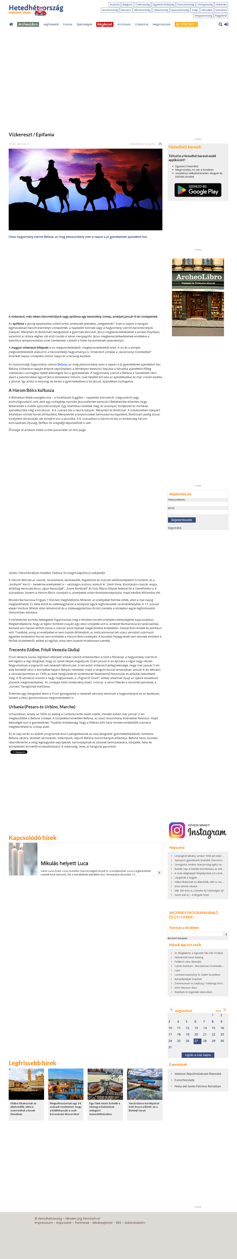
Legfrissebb (51, 24)
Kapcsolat (63, 1223)
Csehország (143, 4)
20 (196, 1034)
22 (213, 1034)
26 (187, 1041)
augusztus (183, 1010)
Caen (177, 970)
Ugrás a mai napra (198, 1055)
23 (222, 1034)
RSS (118, 1223)
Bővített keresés (177, 938)
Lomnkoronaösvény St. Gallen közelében (197, 974)
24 (170, 1041)
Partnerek (82, 1223)
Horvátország (110, 10)
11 (179, 1028)
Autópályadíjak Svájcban (188, 979)
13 (196, 1028)
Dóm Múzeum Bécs (186, 987)
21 (205, 1034)
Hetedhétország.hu (142, 144)
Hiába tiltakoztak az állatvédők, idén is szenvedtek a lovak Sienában (23, 1109)
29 (213, 1041)
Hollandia (221, 4)
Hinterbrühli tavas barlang (189, 957)
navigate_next (226, 934)
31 (170, 1047)
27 (196, 1041)
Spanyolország (180, 10)
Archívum (124, 24)
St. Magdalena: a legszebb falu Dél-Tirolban (199, 953)
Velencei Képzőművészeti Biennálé (198, 1074)
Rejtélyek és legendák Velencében (193, 992)
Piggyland (221, 15)
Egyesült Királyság (163, 4)
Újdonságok (84, 24)
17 (170, 1034)
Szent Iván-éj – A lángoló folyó (192, 895)
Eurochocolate (184, 1080)
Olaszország (161, 10)
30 (222, 1041)
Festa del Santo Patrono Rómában (198, 1086)
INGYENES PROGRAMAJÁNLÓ (193, 913)
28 (205, 1041)
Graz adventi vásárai (186, 886)
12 (187, 1028)
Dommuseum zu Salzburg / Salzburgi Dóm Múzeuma (204, 983)
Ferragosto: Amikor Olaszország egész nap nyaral (202, 864)
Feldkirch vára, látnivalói (188, 961)
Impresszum (44, 1223)
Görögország (205, 4)
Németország (142, 10)
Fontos (67, 24)
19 (187, 1034)
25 (179, 1041)
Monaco (126, 10)
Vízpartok (142, 24)
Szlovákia (206, 10)
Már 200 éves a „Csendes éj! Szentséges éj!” (199, 890)
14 (205, 1028)
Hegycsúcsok (162, 24)
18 (179, 1034)
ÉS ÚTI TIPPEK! (181, 917)
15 (213, 1028)
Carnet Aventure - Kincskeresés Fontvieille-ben (201, 966)
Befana (62, 364)
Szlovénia (221, 10)
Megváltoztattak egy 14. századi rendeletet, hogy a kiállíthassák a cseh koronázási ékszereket (66, 1109)
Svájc (195, 10)
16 (222, 1028)
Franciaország (185, 4)
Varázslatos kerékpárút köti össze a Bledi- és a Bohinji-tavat (144, 1107)
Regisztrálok (174, 528)
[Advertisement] (85, 276)
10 (170, 1028)
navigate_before (171, 1010)
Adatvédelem (135, 1223)
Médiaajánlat (103, 1223)
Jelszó (171, 508)
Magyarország (203, 15)
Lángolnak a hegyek (186, 877)
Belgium (127, 4)
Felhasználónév (176, 499)
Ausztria (115, 4)
